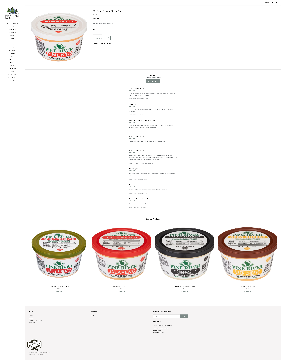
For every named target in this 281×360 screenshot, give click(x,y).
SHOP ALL (12, 80)
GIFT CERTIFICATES (12, 77)
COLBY (12, 41)
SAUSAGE (12, 65)
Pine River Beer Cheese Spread (248, 286)
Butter (31, 318)
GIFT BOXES (12, 71)
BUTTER (12, 26)
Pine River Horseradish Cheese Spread (185, 286)
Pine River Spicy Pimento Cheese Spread (58, 286)
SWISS (12, 56)
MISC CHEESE (12, 59)
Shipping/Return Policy (35, 320)
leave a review (153, 81)
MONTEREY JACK (12, 50)
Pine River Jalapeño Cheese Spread (122, 286)
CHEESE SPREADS (12, 29)
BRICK (12, 38)
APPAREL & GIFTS (12, 74)
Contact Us (32, 322)
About (31, 315)
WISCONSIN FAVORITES (12, 23)
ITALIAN (12, 47)
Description (96, 18)
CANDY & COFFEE (12, 68)
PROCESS (12, 62)
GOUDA (12, 44)
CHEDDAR (12, 35)
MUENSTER (12, 53)
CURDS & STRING (12, 32)
